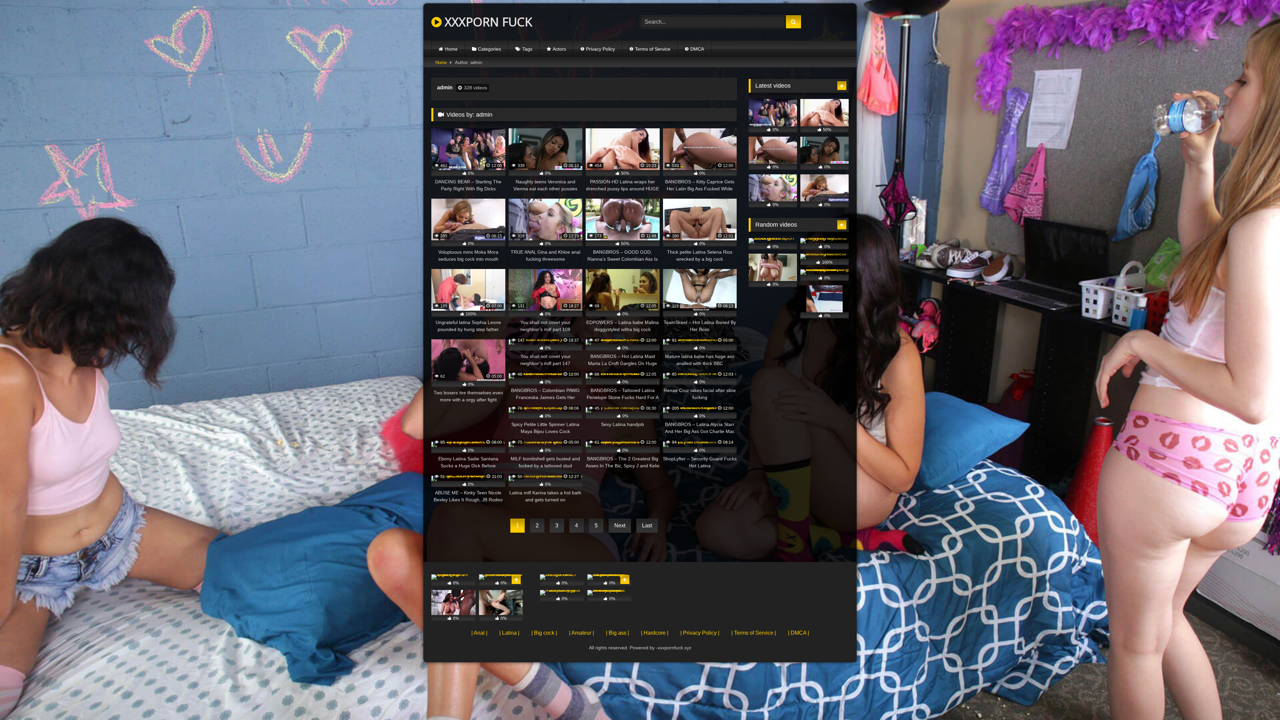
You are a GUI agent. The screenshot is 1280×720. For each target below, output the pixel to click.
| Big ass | (617, 633)
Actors (559, 49)
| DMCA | (798, 633)
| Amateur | (581, 633)
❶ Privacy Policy (597, 49)
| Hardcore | (654, 633)
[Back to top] (1259, 700)
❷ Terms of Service (649, 49)
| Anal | (479, 633)
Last (647, 525)
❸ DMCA (694, 49)
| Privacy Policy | (699, 633)
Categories (489, 49)
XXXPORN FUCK (487, 22)
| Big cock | (544, 633)
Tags (527, 49)
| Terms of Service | (753, 633)
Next (619, 525)
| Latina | (509, 633)
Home (451, 49)
